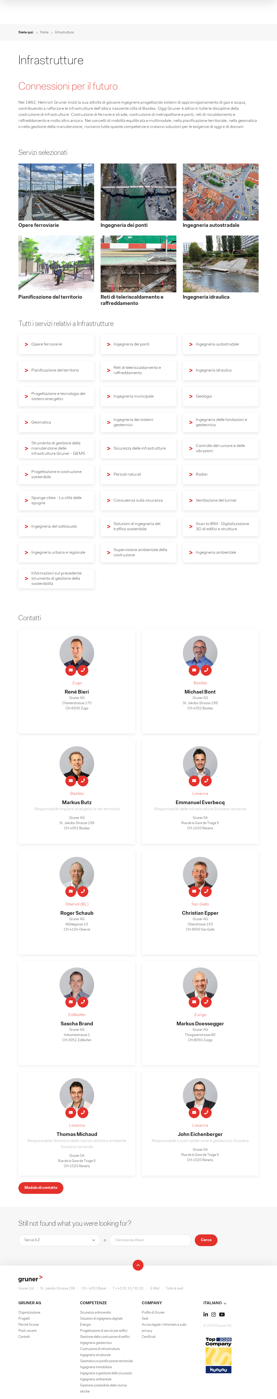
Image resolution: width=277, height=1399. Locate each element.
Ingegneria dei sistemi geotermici (133, 422)
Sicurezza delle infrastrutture (140, 448)
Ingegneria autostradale (217, 344)
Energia (85, 1324)
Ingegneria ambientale (216, 553)
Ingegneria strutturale (95, 1355)
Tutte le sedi (174, 1288)
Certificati (149, 1336)
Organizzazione (29, 1312)
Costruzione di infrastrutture (100, 1349)
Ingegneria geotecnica (96, 1343)
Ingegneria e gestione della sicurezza (106, 1373)
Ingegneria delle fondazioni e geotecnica (221, 422)
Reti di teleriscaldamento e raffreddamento (137, 370)
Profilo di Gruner (153, 1312)
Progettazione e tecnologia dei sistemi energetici (58, 396)
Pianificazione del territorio (55, 370)
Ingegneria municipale (134, 396)
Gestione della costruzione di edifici (105, 1336)
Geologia (204, 396)
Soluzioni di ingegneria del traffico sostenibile (137, 526)
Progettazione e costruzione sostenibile (56, 474)
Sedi (145, 1318)
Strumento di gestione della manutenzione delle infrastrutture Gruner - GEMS (58, 448)
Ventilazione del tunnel (216, 500)
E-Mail (154, 1288)
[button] (231, 1303)
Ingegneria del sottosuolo (54, 527)
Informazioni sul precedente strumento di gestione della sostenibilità (56, 578)
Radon (202, 474)
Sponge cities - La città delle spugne (56, 500)
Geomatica (41, 422)
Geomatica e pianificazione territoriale (106, 1361)
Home (44, 32)
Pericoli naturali (127, 474)
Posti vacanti (27, 1330)
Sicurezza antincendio (95, 1312)
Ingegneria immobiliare (96, 1367)
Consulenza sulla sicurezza (138, 500)
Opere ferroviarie (46, 344)
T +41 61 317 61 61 (128, 1288)
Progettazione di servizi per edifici (103, 1330)
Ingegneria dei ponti (131, 344)
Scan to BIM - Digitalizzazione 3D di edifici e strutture (222, 526)
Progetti (24, 1318)
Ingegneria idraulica (214, 370)
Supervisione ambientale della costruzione (140, 552)
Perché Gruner (28, 1324)
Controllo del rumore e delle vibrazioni (220, 448)
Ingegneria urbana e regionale (58, 553)
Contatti (24, 1336)
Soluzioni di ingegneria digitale (101, 1318)
